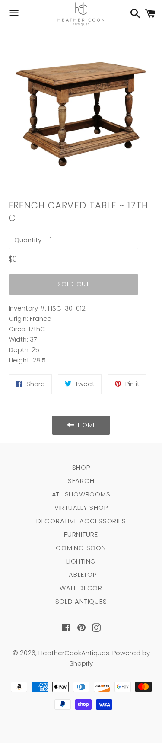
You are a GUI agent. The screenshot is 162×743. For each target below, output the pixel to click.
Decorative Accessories (81, 520)
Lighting (81, 561)
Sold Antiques (81, 601)
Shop (81, 467)
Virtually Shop (81, 507)
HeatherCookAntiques (73, 652)
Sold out (73, 284)
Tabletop (81, 574)
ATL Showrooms (81, 494)
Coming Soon (81, 547)
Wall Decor (81, 587)
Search (81, 480)
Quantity (27, 239)
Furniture (81, 534)
